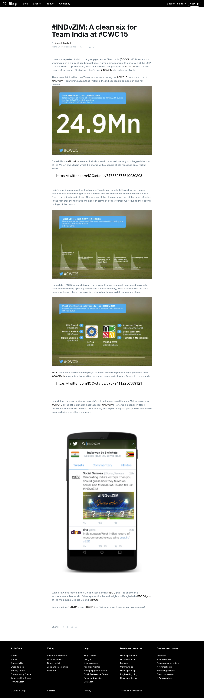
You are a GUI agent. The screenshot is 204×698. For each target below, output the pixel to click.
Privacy (87, 690)
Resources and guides (168, 663)
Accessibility (17, 663)
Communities (126, 666)
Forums (124, 663)
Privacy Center (18, 670)
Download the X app (21, 678)
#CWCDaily (58, 376)
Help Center (90, 655)
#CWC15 (130, 66)
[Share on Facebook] (84, 46)
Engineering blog (128, 674)
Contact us (89, 681)
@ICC (55, 372)
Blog (25, 3)
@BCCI (125, 59)
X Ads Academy (165, 678)
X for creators (91, 663)
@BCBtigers (144, 596)
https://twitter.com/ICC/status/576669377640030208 (99, 175)
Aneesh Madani (63, 43)
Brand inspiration (165, 674)
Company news (55, 659)
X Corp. (51, 648)
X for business (164, 659)
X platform (16, 648)
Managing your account (96, 670)
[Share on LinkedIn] (89, 46)
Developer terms (128, 678)
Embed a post (17, 666)
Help (86, 648)
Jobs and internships (57, 666)
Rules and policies (93, 678)
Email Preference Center (96, 674)
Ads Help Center (92, 666)
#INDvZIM (106, 70)
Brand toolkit (53, 663)
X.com (14, 655)
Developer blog (127, 670)
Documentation (127, 659)
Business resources (167, 648)
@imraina (73, 161)
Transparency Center (21, 674)
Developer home (128, 655)
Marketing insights (166, 670)
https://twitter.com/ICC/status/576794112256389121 (99, 383)
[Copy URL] (93, 47)
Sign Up (194, 3)
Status (14, 659)
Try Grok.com (17, 681)
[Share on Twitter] (80, 46)
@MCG (94, 599)
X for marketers (164, 666)
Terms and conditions (131, 690)
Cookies (51, 690)
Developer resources (131, 648)
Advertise (161, 655)
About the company (57, 655)
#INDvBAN (73, 606)
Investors (51, 670)
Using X (88, 659)
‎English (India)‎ (175, 3)
